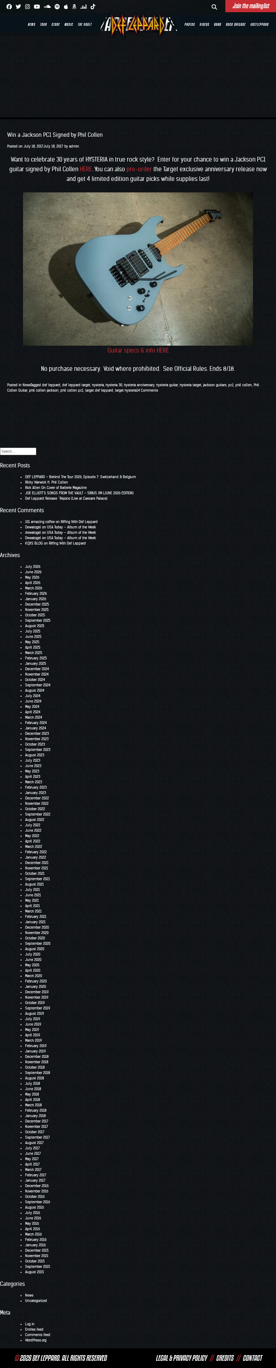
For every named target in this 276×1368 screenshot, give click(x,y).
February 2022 (36, 852)
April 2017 (32, 1164)
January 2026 (35, 599)
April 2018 (32, 1099)
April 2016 (32, 1229)
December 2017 (37, 1121)
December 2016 (37, 1185)
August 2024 (34, 690)
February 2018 (35, 1110)
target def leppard (99, 390)
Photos (189, 24)
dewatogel (33, 532)
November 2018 (36, 1062)
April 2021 (32, 906)
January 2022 (35, 857)
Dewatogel (33, 527)
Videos (204, 24)
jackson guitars (214, 385)
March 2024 (33, 717)
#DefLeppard (259, 24)
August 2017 (34, 1142)
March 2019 (33, 1040)
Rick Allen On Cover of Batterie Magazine (56, 487)
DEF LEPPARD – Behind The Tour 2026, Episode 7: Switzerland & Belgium (80, 477)
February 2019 (35, 1045)
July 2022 (32, 825)
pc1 (231, 385)
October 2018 (35, 1067)
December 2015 (37, 1250)
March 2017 (33, 1169)
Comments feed (37, 1334)
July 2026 (32, 566)
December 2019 (37, 992)
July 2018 (32, 1083)
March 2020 (33, 976)
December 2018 (37, 1056)
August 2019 (34, 1013)
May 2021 (32, 900)
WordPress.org (35, 1340)
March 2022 (33, 846)
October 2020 (35, 938)
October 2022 (35, 809)
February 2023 (36, 787)
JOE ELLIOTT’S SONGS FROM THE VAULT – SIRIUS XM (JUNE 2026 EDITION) (79, 493)
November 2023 (37, 739)
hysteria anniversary (139, 385)
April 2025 (32, 647)
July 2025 (32, 631)
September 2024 (37, 685)
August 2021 (34, 884)
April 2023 (32, 776)
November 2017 (36, 1126)
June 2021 (33, 895)
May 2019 (32, 1029)
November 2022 (37, 803)
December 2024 (37, 669)
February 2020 (36, 981)
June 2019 (33, 1024)
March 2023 (33, 782)
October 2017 (35, 1132)
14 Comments (147, 390)
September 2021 (37, 879)
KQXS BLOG (34, 543)
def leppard (51, 385)
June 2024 (33, 701)
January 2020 (35, 986)
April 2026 (32, 582)
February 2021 (35, 916)
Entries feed (34, 1329)
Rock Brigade (235, 24)
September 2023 (37, 749)
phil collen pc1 (71, 390)
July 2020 (32, 954)
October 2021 (35, 873)
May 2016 (32, 1223)
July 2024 (32, 696)
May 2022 (32, 836)
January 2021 (35, 922)
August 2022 (34, 819)
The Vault (85, 24)
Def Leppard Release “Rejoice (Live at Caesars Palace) (66, 498)
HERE (86, 169)
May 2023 (32, 771)
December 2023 (37, 733)
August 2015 (34, 1272)
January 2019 (35, 1051)
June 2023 (33, 766)
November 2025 (37, 609)
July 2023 (32, 760)
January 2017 (35, 1180)
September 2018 (37, 1072)
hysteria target (190, 385)
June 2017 (33, 1153)
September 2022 (37, 814)
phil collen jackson (44, 390)
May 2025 (32, 642)
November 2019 (36, 997)
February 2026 (36, 593)
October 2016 (35, 1196)
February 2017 (35, 1175)
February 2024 (36, 722)
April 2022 (32, 841)
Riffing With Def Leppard (79, 521)
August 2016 (34, 1207)
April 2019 (32, 1035)
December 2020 (37, 927)
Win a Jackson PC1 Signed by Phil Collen (55, 134)
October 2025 (35, 615)
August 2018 (34, 1078)
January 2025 (35, 663)
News (31, 24)
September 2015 (37, 1266)
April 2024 (32, 712)
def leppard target (76, 385)
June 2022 (33, 830)
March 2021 (33, 911)
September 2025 (37, 620)
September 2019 (37, 1008)
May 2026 (32, 577)
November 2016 (36, 1191)
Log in (29, 1324)
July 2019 (32, 1019)
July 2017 (32, 1148)
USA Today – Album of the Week (71, 527)
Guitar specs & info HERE (138, 350)
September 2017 (37, 1137)
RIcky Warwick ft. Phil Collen (46, 482)
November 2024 (37, 674)
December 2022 (37, 798)
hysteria (98, 385)
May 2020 (32, 965)
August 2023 (34, 755)
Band (217, 24)
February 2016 (35, 1239)
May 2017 (32, 1159)
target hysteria (126, 390)
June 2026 (33, 572)
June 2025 (33, 636)
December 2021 (37, 862)
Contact (252, 1358)
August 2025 (34, 626)
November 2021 (36, 868)
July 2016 (32, 1212)
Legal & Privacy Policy (181, 1358)
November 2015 (36, 1255)
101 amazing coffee (40, 521)
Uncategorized (36, 1300)
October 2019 (35, 1002)
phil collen (243, 385)
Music (68, 24)
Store (55, 24)
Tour (43, 24)
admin (74, 146)
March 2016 (33, 1234)
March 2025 (33, 652)
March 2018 (33, 1105)
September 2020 (37, 943)
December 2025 (37, 604)
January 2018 (35, 1115)
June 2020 (33, 959)
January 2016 (35, 1245)
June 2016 (33, 1218)
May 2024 (32, 706)
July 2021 (32, 889)
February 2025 (36, 658)
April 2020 (32, 970)
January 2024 (35, 728)
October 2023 (35, 744)
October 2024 (35, 679)
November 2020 (37, 932)
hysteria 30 (114, 385)
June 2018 (33, 1089)
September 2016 (37, 1202)
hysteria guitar (167, 385)
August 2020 (34, 949)
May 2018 (32, 1094)
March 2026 (33, 588)
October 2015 (35, 1261)
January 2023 (35, 792)
